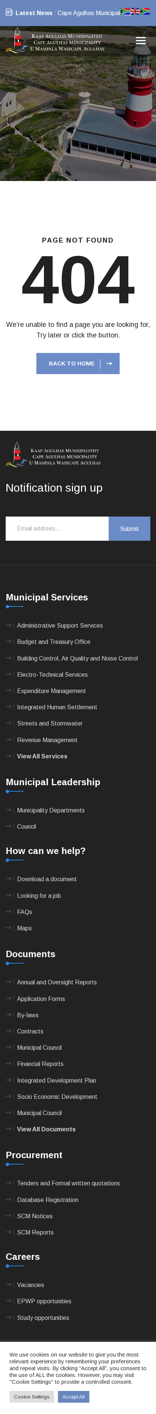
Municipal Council (39, 1047)
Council (26, 826)
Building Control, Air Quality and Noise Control (77, 658)
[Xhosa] (145, 11)
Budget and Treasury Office (53, 642)
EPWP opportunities (44, 1301)
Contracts (30, 1031)
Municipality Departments (51, 810)
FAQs (24, 912)
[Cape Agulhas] (55, 40)
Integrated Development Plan (56, 1080)
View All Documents (46, 1129)
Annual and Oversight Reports (57, 982)
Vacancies (30, 1285)
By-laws (28, 1015)
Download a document (47, 879)
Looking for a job (39, 896)
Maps (24, 928)
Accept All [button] (73, 1397)
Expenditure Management (51, 691)
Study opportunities (43, 1318)
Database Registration (47, 1200)
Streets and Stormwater (50, 723)
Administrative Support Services (60, 625)
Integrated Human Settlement (57, 707)
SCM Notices (35, 1216)
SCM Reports (35, 1232)
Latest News (34, 13)
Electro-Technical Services (52, 674)
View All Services (42, 756)
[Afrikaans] (126, 11)
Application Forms (41, 999)
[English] (135, 11)
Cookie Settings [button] (32, 1397)
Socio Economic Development (57, 1097)
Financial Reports (40, 1064)
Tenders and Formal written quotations (68, 1183)
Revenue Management (47, 740)
